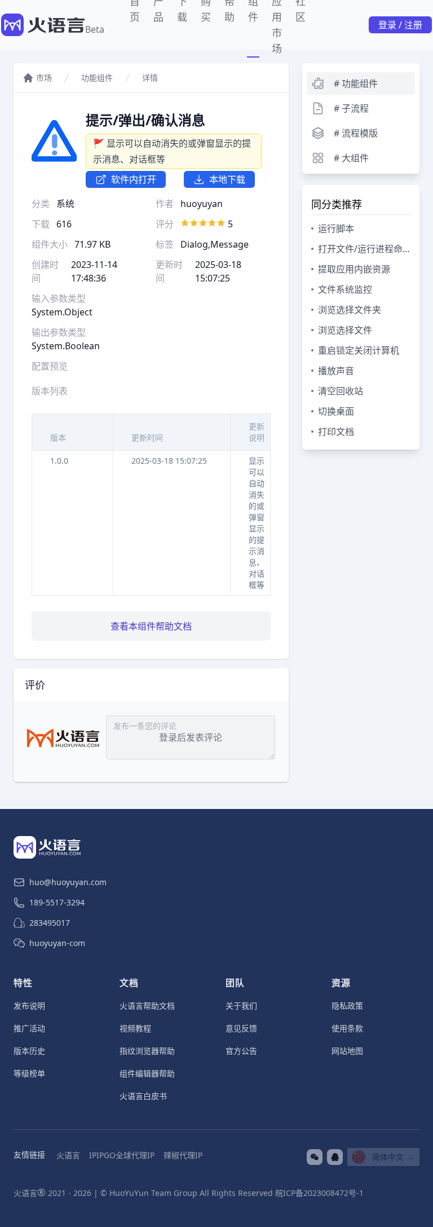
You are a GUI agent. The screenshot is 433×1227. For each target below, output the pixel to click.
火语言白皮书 (143, 1095)
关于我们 (241, 1005)
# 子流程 (351, 108)
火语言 (68, 1155)
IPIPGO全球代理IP (121, 1155)
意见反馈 (241, 1028)
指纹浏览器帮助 (147, 1050)
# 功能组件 (356, 83)
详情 (150, 77)
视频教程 (135, 1028)
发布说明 (29, 1005)
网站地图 (347, 1050)
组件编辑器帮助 (147, 1073)
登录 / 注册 (400, 25)
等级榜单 (29, 1073)
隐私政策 (347, 1005)
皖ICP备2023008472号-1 (319, 1193)
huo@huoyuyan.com (68, 882)
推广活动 (29, 1028)
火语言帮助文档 (147, 1005)
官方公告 (241, 1050)
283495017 (49, 922)
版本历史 (29, 1050)
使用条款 (347, 1028)
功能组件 (97, 77)
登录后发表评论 (190, 737)
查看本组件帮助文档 (151, 626)
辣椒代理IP (183, 1155)
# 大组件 (351, 158)
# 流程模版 (356, 133)
